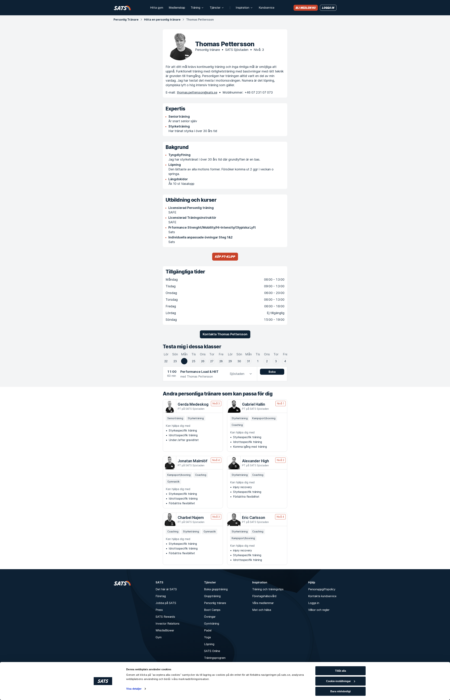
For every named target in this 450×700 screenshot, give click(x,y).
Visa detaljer (134, 688)
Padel (207, 630)
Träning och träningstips (268, 589)
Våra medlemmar (263, 603)
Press (159, 610)
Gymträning (211, 623)
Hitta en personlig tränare (162, 19)
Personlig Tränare (126, 19)
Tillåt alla (340, 670)
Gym (159, 637)
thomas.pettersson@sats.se (197, 92)
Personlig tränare (215, 603)
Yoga (207, 637)
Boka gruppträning (216, 589)
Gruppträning (212, 596)
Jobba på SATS (166, 603)
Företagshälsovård (264, 596)
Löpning (209, 644)
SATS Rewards (165, 616)
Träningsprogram (215, 658)
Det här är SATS (166, 589)
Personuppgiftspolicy (321, 589)
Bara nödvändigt (340, 691)
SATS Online (212, 651)
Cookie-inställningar (338, 681)
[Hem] (122, 7)
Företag (161, 596)
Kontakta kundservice (322, 596)
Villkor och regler (318, 610)
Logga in (313, 603)
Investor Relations (167, 623)
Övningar (210, 616)
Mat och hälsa (261, 610)
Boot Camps (212, 610)
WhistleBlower (165, 630)
